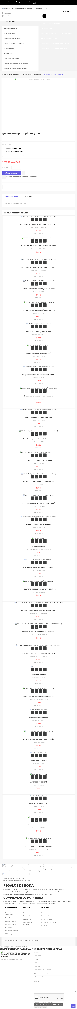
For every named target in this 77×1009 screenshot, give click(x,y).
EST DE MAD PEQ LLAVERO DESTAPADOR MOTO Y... (38, 610)
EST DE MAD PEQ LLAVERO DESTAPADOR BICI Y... (38, 632)
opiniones (28, 197)
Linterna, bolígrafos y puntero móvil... (38, 525)
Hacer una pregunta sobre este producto (21, 176)
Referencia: (9, 148)
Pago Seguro (9, 927)
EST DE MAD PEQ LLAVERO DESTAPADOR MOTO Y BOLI (38, 225)
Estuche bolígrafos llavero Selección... (39, 417)
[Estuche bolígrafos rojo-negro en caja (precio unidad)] (38, 388)
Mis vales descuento (48, 916)
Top (73, 1006)
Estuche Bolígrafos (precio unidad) (39, 332)
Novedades (9, 918)
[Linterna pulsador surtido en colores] (38, 838)
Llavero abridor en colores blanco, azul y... (38, 696)
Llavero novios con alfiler (38, 803)
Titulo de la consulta (41, 974)
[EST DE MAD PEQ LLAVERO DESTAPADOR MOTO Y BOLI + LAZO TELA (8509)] (39, 602)
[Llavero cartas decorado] (39, 710)
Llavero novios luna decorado (39, 825)
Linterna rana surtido (38, 675)
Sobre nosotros (28, 913)
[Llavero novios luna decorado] (38, 817)
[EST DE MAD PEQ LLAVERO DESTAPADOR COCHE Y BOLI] (39, 259)
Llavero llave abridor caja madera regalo (38, 739)
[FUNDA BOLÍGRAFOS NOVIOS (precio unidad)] (38, 281)
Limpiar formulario (41, 1007)
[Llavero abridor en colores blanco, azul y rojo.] (38, 688)
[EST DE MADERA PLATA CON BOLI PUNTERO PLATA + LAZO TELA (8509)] (38, 645)
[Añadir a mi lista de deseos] (23, 173)
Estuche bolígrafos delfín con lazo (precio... (38, 482)
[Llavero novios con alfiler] (39, 795)
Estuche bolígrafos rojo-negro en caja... (38, 396)
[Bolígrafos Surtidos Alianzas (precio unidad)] (38, 367)
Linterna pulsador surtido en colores (38, 846)
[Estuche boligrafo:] (38, 538)
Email (36, 959)
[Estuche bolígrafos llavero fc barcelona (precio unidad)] (38, 431)
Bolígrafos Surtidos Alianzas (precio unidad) (38, 375)
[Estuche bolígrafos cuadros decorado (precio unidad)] (38, 452)
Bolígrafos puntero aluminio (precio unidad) (38, 503)
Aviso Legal (27, 919)
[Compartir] (8, 138)
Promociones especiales (9, 914)
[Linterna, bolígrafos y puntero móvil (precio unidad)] (38, 517)
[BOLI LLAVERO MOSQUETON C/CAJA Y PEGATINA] (38, 581)
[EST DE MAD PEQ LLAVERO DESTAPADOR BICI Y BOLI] (38, 238)
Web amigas (9, 934)
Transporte (27, 916)
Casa (4, 75)
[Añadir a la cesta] (32, 219)
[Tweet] (4, 138)
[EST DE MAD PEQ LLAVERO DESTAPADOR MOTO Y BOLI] (38, 216)
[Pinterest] (16, 138)
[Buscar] (2, 10)
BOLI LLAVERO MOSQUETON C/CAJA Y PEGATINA (39, 589)
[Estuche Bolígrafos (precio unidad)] (38, 324)
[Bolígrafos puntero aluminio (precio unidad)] (38, 495)
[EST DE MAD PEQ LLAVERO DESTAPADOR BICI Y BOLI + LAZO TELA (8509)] (38, 624)
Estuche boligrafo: (38, 546)
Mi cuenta (46, 908)
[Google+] (12, 138)
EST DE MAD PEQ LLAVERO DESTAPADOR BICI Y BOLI (38, 246)
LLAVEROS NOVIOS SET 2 (38, 761)
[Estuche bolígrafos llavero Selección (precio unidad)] (38, 410)
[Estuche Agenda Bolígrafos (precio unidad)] (39, 302)
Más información (12, 197)
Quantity (5, 167)
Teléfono (37, 967)
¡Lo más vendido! (10, 921)
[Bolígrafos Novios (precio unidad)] (38, 345)
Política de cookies (11, 931)
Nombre (37, 952)
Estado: (8, 151)
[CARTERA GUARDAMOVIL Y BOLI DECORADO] (38, 560)
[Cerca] (2, 18)
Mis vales (44, 925)
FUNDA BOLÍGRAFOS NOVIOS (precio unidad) (38, 289)
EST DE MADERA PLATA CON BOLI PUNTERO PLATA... (38, 653)
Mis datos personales (48, 922)
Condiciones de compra (28, 923)
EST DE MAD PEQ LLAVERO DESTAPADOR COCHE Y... (38, 267)
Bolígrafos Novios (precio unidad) (38, 353)
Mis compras (45, 913)
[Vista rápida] (45, 219)
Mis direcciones (46, 919)
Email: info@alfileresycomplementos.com (16, 881)
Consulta (37, 981)
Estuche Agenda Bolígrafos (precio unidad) (38, 310)
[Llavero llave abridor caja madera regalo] (38, 731)
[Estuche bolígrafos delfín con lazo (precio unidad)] (38, 474)
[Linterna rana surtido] (38, 667)
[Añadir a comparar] (4, 177)
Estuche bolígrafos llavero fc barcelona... (38, 439)
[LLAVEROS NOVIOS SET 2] (38, 753)
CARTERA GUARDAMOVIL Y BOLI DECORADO (38, 568)
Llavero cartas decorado (38, 718)
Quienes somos (10, 924)
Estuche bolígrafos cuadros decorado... (38, 460)
